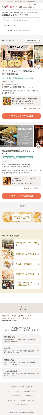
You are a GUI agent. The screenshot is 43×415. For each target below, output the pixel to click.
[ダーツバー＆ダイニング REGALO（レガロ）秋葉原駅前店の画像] (21, 56)
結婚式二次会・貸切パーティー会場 (13, 318)
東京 (28, 318)
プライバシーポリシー (15, 391)
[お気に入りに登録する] (38, 67)
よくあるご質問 (21, 404)
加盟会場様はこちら (16, 396)
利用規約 (21, 387)
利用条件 (29, 387)
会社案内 (14, 387)
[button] (21, 339)
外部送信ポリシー (29, 391)
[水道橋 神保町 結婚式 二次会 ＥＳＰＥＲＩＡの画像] (21, 136)
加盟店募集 (28, 396)
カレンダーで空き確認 (23, 116)
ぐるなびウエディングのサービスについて (21, 400)
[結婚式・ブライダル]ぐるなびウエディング (15, 316)
